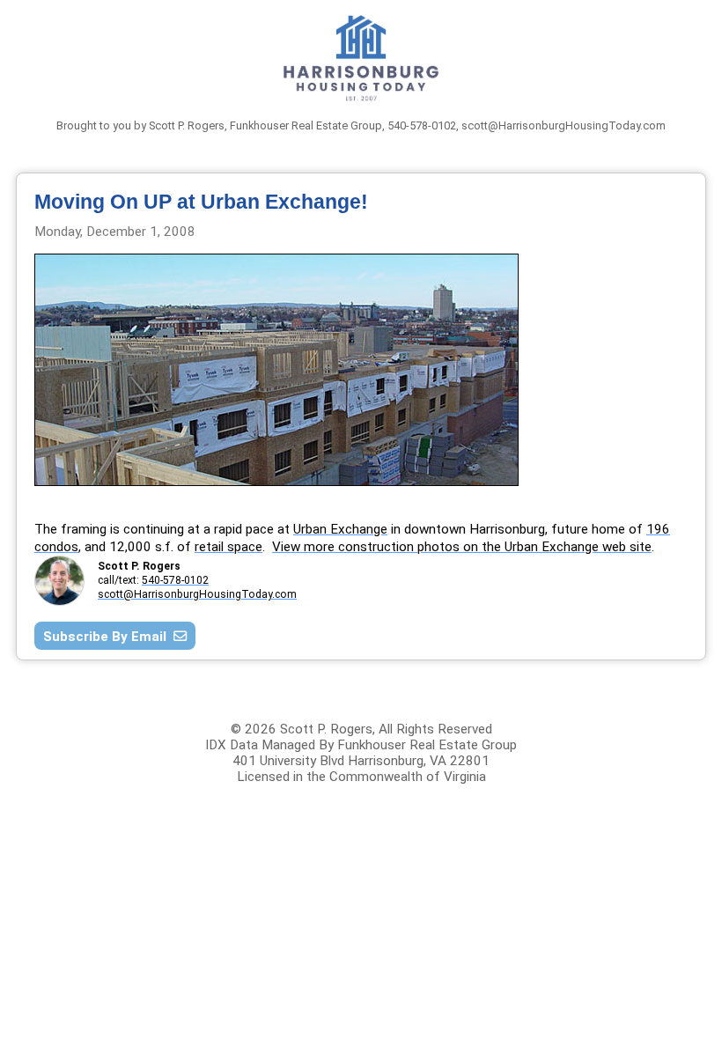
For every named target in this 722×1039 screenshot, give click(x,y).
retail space (228, 547)
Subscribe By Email (108, 637)
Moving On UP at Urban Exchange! (201, 201)
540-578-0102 (175, 580)
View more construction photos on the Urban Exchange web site (462, 547)
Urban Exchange (340, 529)
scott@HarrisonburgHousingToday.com (563, 125)
